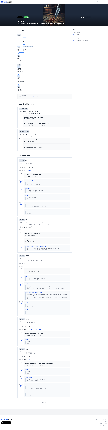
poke (36, 329)
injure (26, 180)
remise (27, 284)
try (47, 246)
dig (29, 329)
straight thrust (38, 292)
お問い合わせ (103, 423)
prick (30, 377)
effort (32, 246)
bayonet (27, 188)
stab (26, 203)
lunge (26, 292)
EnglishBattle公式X (30, 96)
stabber (27, 210)
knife (29, 170)
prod (40, 329)
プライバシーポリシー (101, 419)
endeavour (43, 246)
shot (29, 229)
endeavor (37, 246)
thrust (36, 266)
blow (26, 276)
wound (31, 180)
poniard (27, 195)
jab (32, 329)
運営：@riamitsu (103, 426)
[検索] (92, 2)
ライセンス (104, 421)
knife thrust (31, 266)
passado (31, 292)
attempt (27, 246)
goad (26, 377)
